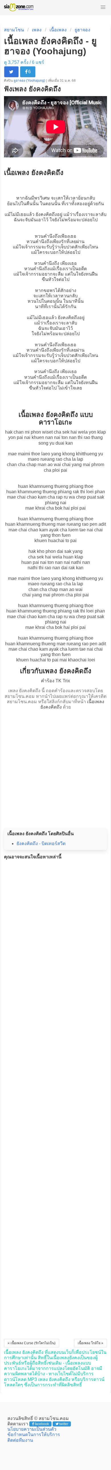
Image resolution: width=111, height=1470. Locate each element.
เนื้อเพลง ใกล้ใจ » (90, 1343)
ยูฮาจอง (82, 29)
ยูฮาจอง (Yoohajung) (30, 81)
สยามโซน (14, 29)
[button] (103, 7)
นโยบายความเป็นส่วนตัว (31, 1429)
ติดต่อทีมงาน (20, 1440)
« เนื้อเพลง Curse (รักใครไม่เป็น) (32, 1343)
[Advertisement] (55, 767)
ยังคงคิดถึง (46, 214)
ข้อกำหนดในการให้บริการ (33, 1434)
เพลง (37, 29)
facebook (42, 1424)
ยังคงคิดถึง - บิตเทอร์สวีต (41, 843)
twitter (63, 1424)
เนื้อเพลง (58, 29)
